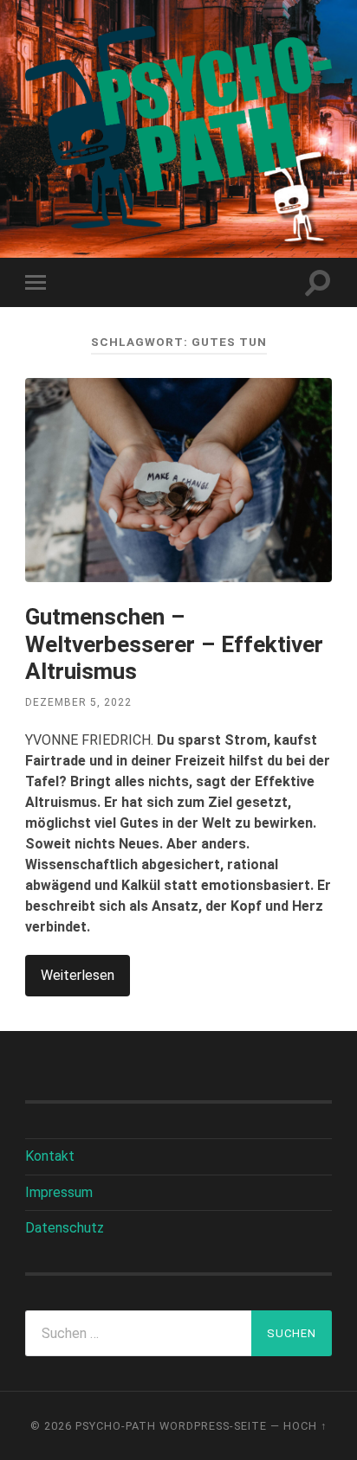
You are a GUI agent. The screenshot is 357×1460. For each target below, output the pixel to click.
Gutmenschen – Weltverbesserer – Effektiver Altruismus (174, 644)
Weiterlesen (77, 975)
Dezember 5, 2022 (78, 702)
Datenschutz (64, 1228)
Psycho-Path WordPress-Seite (171, 1425)
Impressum (59, 1192)
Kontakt (50, 1156)
